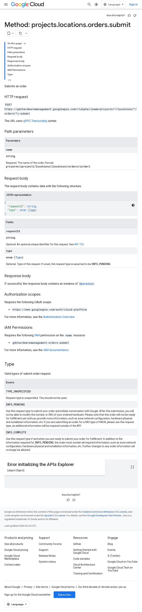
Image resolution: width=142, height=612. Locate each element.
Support (43, 549)
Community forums (50, 543)
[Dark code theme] (133, 205)
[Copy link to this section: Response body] (34, 276)
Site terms (42, 586)
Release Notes (47, 555)
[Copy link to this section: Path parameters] (37, 132)
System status (47, 561)
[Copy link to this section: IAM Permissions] (36, 328)
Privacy (28, 586)
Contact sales (12, 564)
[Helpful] (129, 15)
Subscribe (64, 594)
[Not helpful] (135, 15)
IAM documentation (55, 350)
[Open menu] (6, 4)
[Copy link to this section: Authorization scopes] (44, 294)
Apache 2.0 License (54, 515)
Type (32, 210)
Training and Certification (87, 573)
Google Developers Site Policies (104, 515)
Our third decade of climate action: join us (102, 586)
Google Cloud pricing (16, 549)
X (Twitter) (114, 555)
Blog (110, 543)
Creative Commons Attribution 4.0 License (104, 511)
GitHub (77, 543)
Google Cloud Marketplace (12, 557)
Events (112, 549)
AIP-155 (79, 244)
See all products (13, 543)
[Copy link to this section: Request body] (32, 178)
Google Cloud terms (63, 586)
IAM (37, 335)
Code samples (81, 558)
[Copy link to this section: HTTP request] (31, 97)
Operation (86, 283)
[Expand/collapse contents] (25, 43)
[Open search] (89, 4)
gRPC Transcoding (35, 121)
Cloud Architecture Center (84, 566)
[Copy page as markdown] (20, 33)
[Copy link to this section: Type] (18, 364)
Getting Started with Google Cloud (85, 551)
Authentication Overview (58, 317)
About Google (12, 586)
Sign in (133, 4)
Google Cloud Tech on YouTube (120, 569)
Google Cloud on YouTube (123, 561)
